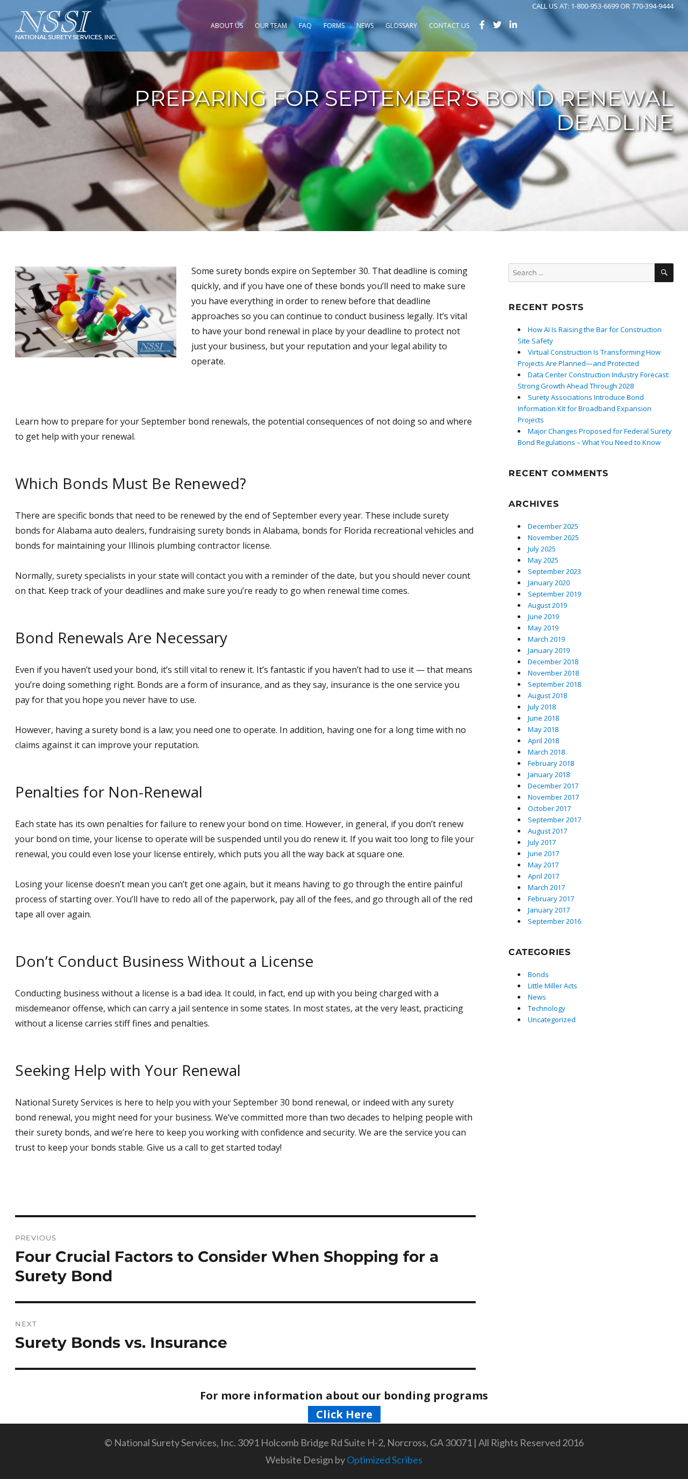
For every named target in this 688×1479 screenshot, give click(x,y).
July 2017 (542, 842)
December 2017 (553, 786)
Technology (546, 1008)
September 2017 (554, 819)
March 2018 (546, 752)
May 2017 (543, 865)
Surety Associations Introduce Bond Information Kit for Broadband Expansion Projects (584, 408)
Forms (334, 25)
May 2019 (543, 628)
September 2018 (554, 684)
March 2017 (546, 887)
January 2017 (549, 910)
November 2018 (553, 673)
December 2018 (553, 661)
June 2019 (543, 616)
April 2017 (543, 876)
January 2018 (549, 774)
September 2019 (554, 594)
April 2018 (543, 740)
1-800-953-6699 (595, 6)
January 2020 (549, 582)
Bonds (538, 974)
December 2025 (553, 526)
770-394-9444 (652, 6)
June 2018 (543, 718)
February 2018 (551, 763)
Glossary (401, 25)
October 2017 (549, 808)
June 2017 (543, 853)
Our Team (271, 25)
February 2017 (551, 898)
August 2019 (547, 605)
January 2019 (549, 650)
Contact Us (449, 25)
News (365, 25)
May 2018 (543, 729)
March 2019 (546, 639)
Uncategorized (552, 1019)
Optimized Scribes (384, 1460)
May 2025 (543, 560)
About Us (227, 25)
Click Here (344, 1414)
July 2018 (542, 707)
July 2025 (542, 549)
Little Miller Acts (552, 985)
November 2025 (553, 537)
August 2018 (547, 695)
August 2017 (547, 831)
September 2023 (554, 571)
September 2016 (554, 921)
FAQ (305, 25)
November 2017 (553, 797)
